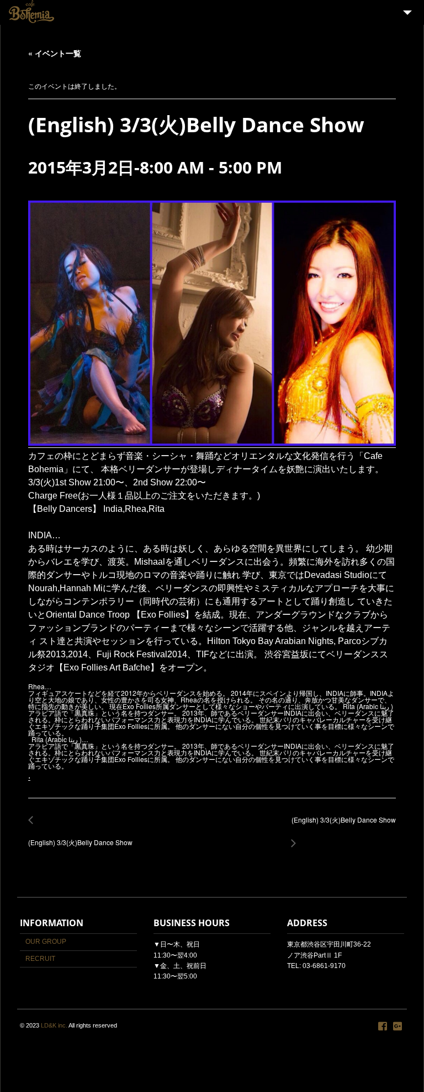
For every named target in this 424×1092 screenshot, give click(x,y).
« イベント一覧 (54, 52)
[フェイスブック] (382, 1026)
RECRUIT (40, 959)
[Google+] (397, 1026)
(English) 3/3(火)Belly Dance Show (80, 836)
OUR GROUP (45, 941)
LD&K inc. (54, 1025)
